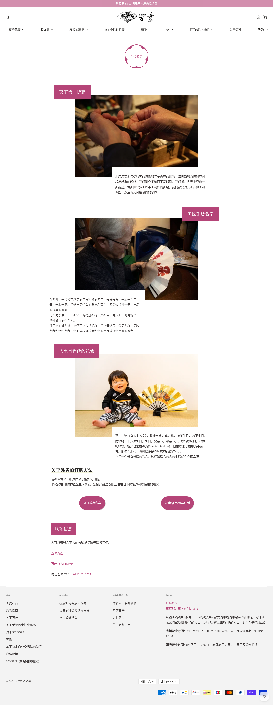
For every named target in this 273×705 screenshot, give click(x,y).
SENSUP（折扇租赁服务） (23, 661)
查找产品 (12, 603)
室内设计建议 (68, 617)
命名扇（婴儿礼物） (126, 603)
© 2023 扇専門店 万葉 (18, 680)
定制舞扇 (119, 617)
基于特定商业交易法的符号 (24, 646)
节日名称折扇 (122, 625)
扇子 (144, 29)
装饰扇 (45, 29)
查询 (9, 639)
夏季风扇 (15, 29)
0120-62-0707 (82, 574)
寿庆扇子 (119, 610)
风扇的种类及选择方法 (74, 610)
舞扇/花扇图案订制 (177, 503)
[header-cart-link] (264, 17)
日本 (167, 681)
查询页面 (57, 553)
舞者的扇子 (77, 29)
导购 (261, 29)
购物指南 (12, 610)
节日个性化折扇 (114, 29)
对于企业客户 (15, 632)
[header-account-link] (258, 17)
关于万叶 (236, 29)
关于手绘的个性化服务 (21, 625)
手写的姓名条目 (200, 29)
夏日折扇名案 (92, 503)
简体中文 (145, 681)
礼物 (166, 29)
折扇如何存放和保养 (72, 603)
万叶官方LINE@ (62, 563)
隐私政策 (12, 654)
